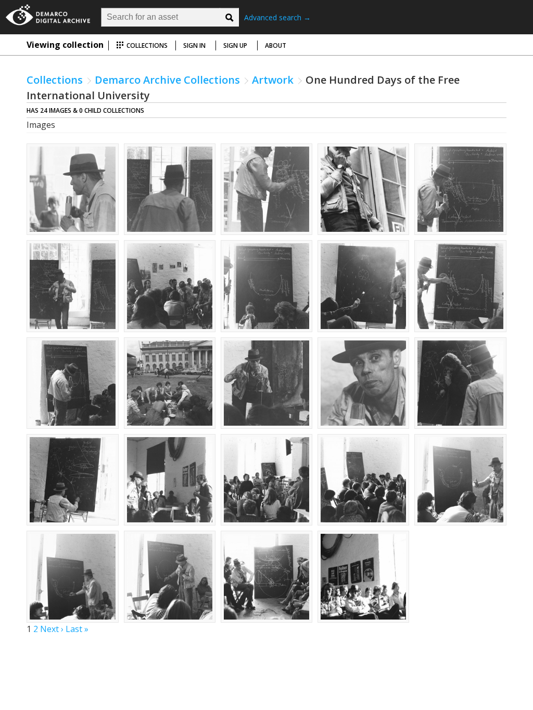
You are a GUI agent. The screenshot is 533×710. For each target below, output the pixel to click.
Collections (146, 45)
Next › (52, 629)
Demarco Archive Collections (167, 80)
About (275, 45)
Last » (77, 629)
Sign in (194, 45)
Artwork (273, 80)
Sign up (235, 45)
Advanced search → (277, 17)
